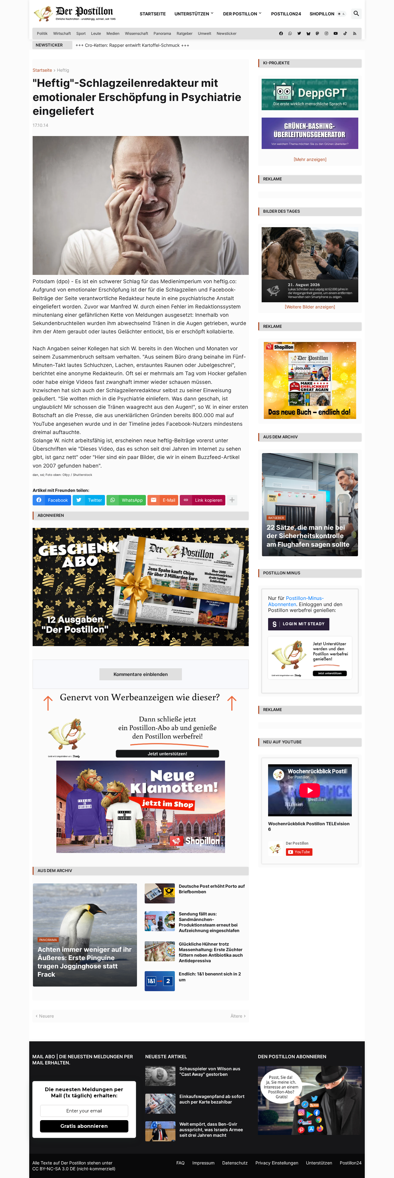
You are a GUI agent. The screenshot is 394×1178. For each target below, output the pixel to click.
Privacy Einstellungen (276, 1162)
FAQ (180, 1162)
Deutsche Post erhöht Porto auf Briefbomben (212, 888)
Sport (81, 33)
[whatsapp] (290, 33)
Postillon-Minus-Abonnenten (296, 601)
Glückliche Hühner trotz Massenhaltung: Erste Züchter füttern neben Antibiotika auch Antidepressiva (211, 952)
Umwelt (204, 33)
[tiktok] (345, 33)
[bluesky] (308, 33)
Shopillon (322, 13)
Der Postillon (240, 13)
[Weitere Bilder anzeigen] (310, 306)
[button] (341, 14)
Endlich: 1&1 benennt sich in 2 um (210, 976)
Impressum (203, 1162)
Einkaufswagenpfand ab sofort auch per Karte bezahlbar (211, 1099)
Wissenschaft (136, 33)
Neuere (46, 1016)
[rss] (354, 33)
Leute (96, 33)
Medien (113, 33)
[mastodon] (317, 33)
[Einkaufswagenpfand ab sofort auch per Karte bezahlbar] (160, 1104)
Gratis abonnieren (84, 1126)
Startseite (153, 13)
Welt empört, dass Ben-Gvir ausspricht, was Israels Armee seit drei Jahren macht (211, 1129)
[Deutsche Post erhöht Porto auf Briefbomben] (160, 893)
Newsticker (226, 33)
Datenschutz (235, 1162)
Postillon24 (286, 13)
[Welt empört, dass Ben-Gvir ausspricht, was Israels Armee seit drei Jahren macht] (160, 1131)
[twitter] (299, 33)
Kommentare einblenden (141, 674)
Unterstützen (192, 13)
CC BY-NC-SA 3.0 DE (53, 1168)
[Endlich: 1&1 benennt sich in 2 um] (160, 981)
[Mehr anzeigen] (232, 500)
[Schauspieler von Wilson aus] (160, 1076)
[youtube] (336, 33)
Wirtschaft (62, 33)
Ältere (236, 1016)
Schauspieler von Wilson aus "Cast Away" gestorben (209, 1071)
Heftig (63, 70)
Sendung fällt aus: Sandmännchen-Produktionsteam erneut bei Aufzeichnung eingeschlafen (209, 922)
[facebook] (281, 33)
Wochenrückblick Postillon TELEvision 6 (309, 826)
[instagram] (326, 33)
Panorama (162, 33)
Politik (42, 33)
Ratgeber (184, 33)
